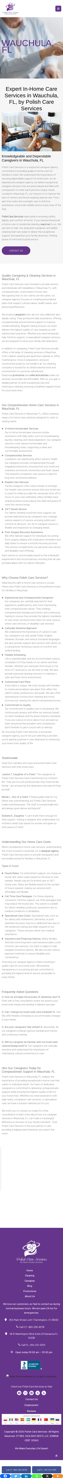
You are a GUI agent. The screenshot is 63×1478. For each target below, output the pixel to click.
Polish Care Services (12, 216)
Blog (29, 1285)
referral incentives (39, 375)
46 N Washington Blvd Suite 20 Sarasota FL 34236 (32, 1335)
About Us (30, 1296)
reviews (26, 500)
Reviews (31, 1410)
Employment (31, 1404)
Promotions (29, 1291)
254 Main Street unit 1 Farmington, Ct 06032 (32, 1319)
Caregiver (30, 1280)
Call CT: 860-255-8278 (33, 1326)
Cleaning (29, 1275)
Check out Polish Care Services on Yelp (31, 1386)
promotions (18, 375)
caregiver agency (50, 850)
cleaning (23, 700)
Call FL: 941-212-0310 (33, 1344)
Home (30, 1270)
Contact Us (31, 1399)
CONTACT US (16, 250)
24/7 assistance (18, 669)
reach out (45, 224)
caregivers (20, 314)
